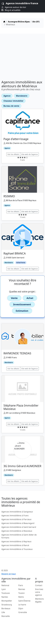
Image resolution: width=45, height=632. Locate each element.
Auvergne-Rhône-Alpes (19, 21)
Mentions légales (39, 600)
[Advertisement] (22, 56)
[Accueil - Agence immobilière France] (18, 565)
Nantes (4, 597)
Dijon (20, 608)
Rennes (21, 589)
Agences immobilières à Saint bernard (18, 527)
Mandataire (21, 95)
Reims (21, 597)
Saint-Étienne (24, 600)
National (5, 585)
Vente (14, 298)
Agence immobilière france (22, 3)
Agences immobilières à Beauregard (17, 523)
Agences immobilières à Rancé (15, 545)
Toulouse (5, 593)
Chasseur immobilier (13, 101)
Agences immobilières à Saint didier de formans (19, 536)
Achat (30, 298)
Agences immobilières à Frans (15, 515)
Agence (6, 95)
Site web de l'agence (29, 154)
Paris (20, 585)
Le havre (22, 604)
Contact (38, 585)
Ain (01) (35, 21)
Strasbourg (6, 604)
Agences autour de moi (15, 7)
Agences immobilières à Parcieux (16, 519)
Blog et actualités (12, 10)
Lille (3, 612)
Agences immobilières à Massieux (16, 531)
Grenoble (22, 612)
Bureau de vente (11, 106)
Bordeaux (5, 608)
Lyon (3, 589)
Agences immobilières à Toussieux (17, 549)
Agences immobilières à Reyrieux (16, 541)
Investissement (22, 304)
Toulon (21, 593)
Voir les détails (13, 154)
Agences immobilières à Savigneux (17, 511)
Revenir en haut (8, 574)
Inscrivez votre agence (39, 592)
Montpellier (6, 600)
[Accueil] (4, 21)
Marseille (5, 616)
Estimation (22, 310)
